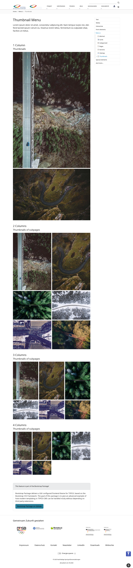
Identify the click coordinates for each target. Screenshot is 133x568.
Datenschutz (40, 545)
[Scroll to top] (128, 560)
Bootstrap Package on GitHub (29, 506)
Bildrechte (109, 545)
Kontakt (54, 545)
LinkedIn (81, 545)
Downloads (95, 545)
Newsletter (67, 545)
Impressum (24, 545)
